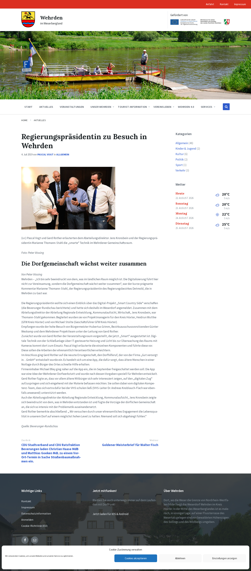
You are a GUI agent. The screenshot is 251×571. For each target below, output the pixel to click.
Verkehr (180, 170)
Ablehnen (180, 558)
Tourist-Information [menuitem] (132, 106)
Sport (179, 165)
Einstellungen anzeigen (224, 558)
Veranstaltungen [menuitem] (72, 106)
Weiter (153, 440)
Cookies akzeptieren (136, 558)
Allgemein (62, 154)
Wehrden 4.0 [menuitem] (186, 106)
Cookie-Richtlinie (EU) (34, 525)
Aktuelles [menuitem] (46, 106)
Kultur (180, 154)
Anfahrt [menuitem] (210, 4)
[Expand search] (226, 106)
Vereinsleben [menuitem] (162, 106)
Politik (180, 159)
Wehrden (51, 17)
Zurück (25, 440)
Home (24, 120)
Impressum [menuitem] (240, 4)
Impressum (28, 507)
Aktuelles (40, 120)
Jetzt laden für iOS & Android (111, 514)
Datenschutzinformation (36, 513)
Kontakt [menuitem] (224, 4)
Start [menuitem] (28, 106)
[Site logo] (28, 26)
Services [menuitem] (206, 106)
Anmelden (27, 519)
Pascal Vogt (45, 154)
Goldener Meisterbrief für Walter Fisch (130, 445)
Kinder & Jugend (186, 148)
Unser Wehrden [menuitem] (100, 106)
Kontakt (26, 501)
